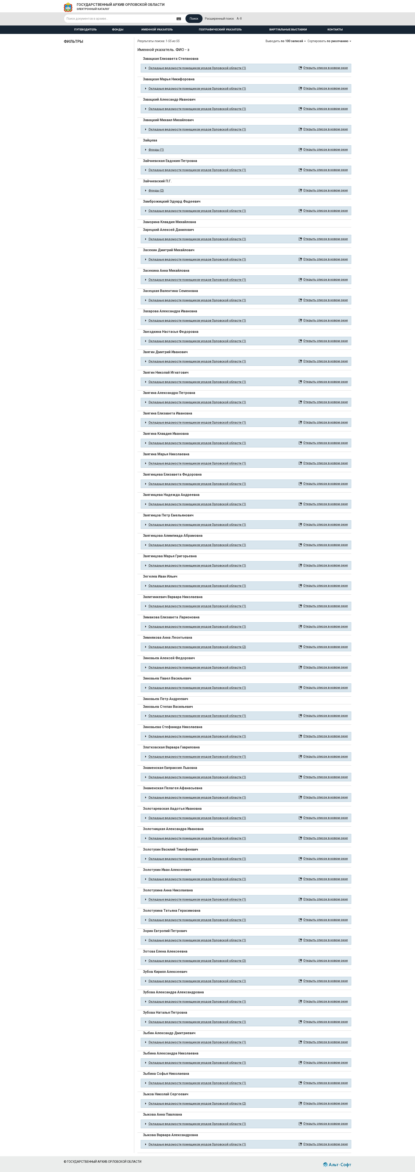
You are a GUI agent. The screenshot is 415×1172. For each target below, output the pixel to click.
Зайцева (150, 140)
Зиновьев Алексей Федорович (169, 658)
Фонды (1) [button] (156, 149)
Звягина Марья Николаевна (166, 454)
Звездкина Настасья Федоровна (170, 332)
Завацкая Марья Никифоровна (169, 79)
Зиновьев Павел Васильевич (167, 678)
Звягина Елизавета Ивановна (167, 413)
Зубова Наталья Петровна (165, 1012)
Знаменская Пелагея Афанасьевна (172, 788)
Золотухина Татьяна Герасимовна (171, 910)
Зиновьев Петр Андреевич (165, 699)
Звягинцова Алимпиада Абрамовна (173, 536)
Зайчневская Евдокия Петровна (170, 161)
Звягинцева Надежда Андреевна (171, 495)
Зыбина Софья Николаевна (166, 1074)
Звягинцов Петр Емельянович (168, 515)
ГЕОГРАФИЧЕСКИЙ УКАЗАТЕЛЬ (220, 29)
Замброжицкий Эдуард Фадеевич (171, 201)
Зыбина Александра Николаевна (170, 1053)
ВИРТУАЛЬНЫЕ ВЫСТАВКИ (288, 29)
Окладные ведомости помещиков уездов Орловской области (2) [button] (197, 647)
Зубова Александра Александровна (173, 992)
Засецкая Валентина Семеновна (170, 291)
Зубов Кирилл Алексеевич (165, 972)
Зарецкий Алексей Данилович (168, 230)
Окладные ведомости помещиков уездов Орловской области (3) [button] (197, 960)
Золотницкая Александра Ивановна (173, 829)
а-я (239, 18)
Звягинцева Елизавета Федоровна (172, 474)
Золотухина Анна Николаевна (168, 890)
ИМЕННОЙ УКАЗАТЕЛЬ (157, 29)
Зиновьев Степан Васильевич (168, 707)
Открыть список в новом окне (325, 68)
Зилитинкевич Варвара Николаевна (173, 597)
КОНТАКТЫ (335, 29)
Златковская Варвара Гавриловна (171, 747)
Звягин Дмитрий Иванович (165, 352)
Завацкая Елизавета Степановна (170, 59)
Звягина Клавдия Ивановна (166, 434)
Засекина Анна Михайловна (166, 270)
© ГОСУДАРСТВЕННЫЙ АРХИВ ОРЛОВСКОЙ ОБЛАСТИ (102, 1161)
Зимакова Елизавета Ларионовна (171, 617)
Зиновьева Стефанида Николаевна (172, 727)
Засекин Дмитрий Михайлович (168, 250)
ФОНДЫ (117, 29)
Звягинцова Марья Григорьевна (170, 556)
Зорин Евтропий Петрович (165, 931)
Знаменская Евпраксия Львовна (170, 768)
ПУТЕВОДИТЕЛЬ (85, 29)
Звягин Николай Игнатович (165, 372)
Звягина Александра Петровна (169, 393)
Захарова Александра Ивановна (170, 311)
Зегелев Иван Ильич (160, 576)
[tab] (246, 68)
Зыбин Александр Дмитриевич (169, 1033)
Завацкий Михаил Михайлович (168, 120)
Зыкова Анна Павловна (162, 1114)
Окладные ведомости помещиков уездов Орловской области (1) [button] (197, 68)
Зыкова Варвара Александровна (170, 1135)
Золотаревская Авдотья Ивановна (172, 809)
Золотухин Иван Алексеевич (167, 870)
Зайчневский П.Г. (157, 181)
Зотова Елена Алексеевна (165, 951)
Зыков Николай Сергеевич (165, 1094)
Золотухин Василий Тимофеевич (170, 849)
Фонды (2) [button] (156, 190)
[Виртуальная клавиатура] (179, 18)
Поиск (194, 18)
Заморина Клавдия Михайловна (169, 222)
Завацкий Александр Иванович (169, 99)
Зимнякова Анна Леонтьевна (167, 637)
